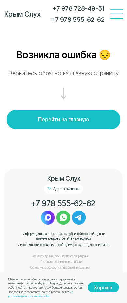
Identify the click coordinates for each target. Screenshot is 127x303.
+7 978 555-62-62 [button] (63, 203)
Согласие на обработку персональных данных (60, 267)
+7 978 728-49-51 (78, 8)
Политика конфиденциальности (61, 262)
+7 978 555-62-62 (78, 19)
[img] (116, 14)
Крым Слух (22, 14)
